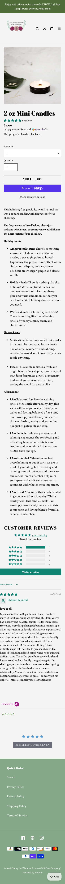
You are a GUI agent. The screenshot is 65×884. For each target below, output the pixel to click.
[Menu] (59, 28)
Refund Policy (15, 796)
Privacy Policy (15, 787)
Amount (8, 146)
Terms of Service (17, 815)
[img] (9, 594)
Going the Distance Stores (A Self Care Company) (36, 868)
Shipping (9, 134)
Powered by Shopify (32, 872)
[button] (13, 120)
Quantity (9, 160)
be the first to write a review (32, 745)
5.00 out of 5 (39, 535)
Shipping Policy (16, 806)
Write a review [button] (30, 572)
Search (11, 777)
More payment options (32, 196)
